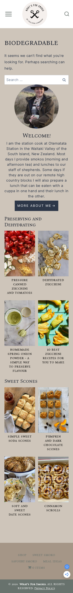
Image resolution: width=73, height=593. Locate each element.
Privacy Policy (44, 588)
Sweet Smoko (43, 555)
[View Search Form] (67, 14)
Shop (22, 555)
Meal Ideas (52, 561)
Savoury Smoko (24, 561)
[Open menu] (8, 14)
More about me (34, 205)
